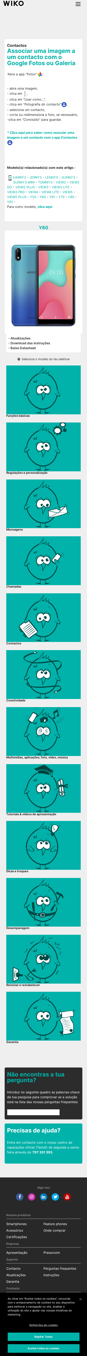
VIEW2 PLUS (25, 187)
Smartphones (16, 1224)
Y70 (61, 197)
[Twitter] (55, 1196)
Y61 (52, 197)
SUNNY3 (68, 177)
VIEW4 (33, 192)
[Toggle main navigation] (78, 4)
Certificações (16, 1237)
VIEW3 (43, 187)
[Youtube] (67, 1196)
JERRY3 (36, 177)
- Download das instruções (29, 343)
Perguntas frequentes (60, 1268)
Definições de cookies (43, 1325)
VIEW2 (61, 182)
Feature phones (55, 1224)
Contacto (13, 1268)
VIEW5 (68, 192)
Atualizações (16, 1275)
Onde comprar (55, 1230)
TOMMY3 (45, 182)
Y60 (43, 197)
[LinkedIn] (44, 1196)
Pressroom (52, 1253)
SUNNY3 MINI (24, 182)
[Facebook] (20, 1196)
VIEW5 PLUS (17, 197)
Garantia (12, 1281)
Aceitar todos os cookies (43, 1348)
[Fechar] (80, 1299)
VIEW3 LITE (61, 187)
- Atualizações (19, 338)
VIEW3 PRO (16, 192)
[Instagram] (32, 1196)
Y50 (33, 197)
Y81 (10, 202)
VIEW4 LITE (50, 192)
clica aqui (45, 207)
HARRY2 (19, 177)
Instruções (51, 1275)
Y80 (71, 197)
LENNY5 (51, 177)
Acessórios (14, 1230)
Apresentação (17, 1253)
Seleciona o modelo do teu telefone (45, 359)
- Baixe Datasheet (22, 348)
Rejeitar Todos (43, 1336)
